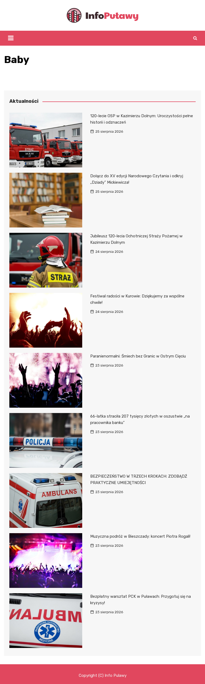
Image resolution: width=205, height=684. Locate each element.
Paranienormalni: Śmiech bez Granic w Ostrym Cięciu (138, 356)
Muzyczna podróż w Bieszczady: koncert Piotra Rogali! (140, 536)
